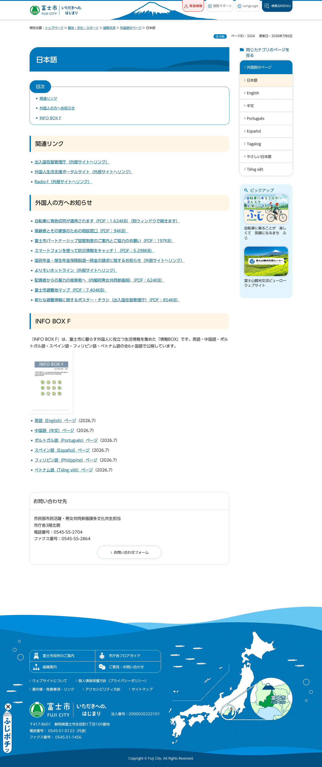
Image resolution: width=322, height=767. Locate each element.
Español (254, 131)
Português (255, 118)
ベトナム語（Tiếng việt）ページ (64, 470)
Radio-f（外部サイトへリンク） (63, 182)
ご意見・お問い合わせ (126, 667)
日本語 (252, 80)
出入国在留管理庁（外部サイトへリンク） (72, 162)
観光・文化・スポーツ (83, 27)
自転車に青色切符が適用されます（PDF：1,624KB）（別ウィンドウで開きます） (107, 221)
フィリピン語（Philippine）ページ (66, 460)
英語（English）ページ (55, 421)
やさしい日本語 (259, 156)
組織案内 (50, 667)
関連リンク (48, 98)
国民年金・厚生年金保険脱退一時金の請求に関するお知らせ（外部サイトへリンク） (109, 260)
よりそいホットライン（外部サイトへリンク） (76, 270)
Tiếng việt (255, 169)
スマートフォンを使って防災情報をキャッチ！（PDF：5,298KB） (94, 251)
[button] (193, 6)
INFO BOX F (50, 118)
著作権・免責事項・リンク (53, 689)
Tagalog (254, 144)
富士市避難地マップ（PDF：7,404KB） (71, 290)
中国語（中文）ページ (54, 430)
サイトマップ (142, 689)
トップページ (54, 27)
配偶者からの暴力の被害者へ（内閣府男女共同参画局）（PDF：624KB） (99, 280)
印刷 (222, 36)
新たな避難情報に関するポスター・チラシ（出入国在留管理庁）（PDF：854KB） (107, 300)
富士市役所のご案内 (58, 656)
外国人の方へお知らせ (57, 108)
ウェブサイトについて (49, 681)
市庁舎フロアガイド (124, 656)
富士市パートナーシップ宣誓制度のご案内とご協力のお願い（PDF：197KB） (104, 241)
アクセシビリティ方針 (102, 689)
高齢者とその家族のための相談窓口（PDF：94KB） (81, 231)
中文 (250, 106)
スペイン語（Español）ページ (62, 450)
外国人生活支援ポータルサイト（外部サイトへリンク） (84, 172)
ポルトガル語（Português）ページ (66, 440)
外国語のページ (131, 27)
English (253, 93)
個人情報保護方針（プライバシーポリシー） (113, 681)
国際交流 (109, 27)
